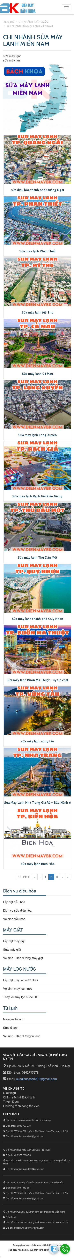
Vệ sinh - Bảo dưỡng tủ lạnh (21, 1036)
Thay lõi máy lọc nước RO (20, 997)
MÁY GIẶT (13, 930)
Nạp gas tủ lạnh (13, 1019)
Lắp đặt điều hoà (14, 902)
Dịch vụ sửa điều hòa (17, 910)
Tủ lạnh (10, 1008)
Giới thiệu (9, 1092)
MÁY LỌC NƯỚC (19, 969)
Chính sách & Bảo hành (19, 1097)
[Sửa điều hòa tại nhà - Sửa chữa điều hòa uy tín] (18, 9)
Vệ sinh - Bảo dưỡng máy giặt (23, 958)
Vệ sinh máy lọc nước (17, 988)
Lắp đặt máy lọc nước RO (20, 980)
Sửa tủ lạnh (10, 1027)
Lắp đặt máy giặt (14, 941)
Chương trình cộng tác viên (21, 1106)
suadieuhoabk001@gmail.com (36, 1078)
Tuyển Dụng (11, 1101)
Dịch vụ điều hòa (19, 891)
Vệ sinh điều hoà (14, 919)
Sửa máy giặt (12, 949)
